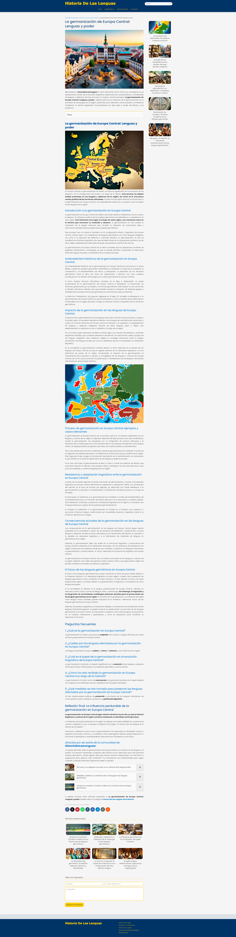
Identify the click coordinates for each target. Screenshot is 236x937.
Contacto (134, 9)
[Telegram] (98, 809)
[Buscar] (170, 3)
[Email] (103, 809)
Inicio (100, 9)
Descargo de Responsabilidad (129, 930)
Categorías (109, 9)
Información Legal (125, 923)
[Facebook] (67, 809)
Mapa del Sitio (123, 933)
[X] (72, 809)
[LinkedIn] (92, 809)
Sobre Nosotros (122, 9)
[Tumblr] (87, 809)
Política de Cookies (125, 928)
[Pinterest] (77, 809)
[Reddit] (108, 809)
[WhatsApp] (82, 809)
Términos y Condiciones (127, 925)
